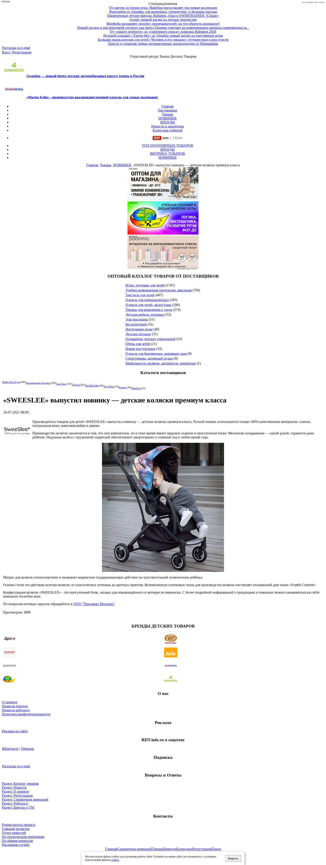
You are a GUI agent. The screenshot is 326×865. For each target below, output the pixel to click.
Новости (169, 849)
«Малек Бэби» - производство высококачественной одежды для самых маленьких (92, 97)
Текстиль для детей (140, 295)
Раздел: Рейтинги (15, 803)
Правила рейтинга (16, 710)
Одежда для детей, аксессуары (148, 305)
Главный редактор (15, 829)
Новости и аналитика (167, 126)
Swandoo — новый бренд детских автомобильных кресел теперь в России (85, 76)
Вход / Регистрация (16, 52)
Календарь (184, 849)
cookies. (115, 859)
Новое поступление (140, 349)
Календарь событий (168, 130)
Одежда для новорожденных (147, 300)
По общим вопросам (17, 841)
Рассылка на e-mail (16, 48)
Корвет (123, 387)
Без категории (136, 324)
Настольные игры (139, 329)
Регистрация (201, 849)
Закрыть (233, 858)
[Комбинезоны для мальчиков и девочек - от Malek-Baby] (163, 199)
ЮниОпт (136, 388)
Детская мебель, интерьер (145, 314)
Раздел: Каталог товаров (20, 783)
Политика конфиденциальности (26, 714)
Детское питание (138, 334)
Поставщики (167, 110)
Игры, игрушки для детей (145, 285)
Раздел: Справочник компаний (25, 799)
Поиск (216, 849)
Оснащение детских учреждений (150, 339)
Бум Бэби (109, 386)
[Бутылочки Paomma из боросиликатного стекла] (163, 267)
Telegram (27, 749)
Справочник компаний (134, 849)
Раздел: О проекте (15, 791)
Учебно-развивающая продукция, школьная (159, 290)
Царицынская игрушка (38, 383)
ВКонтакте (10, 749)
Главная (167, 106)
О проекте (9, 702)
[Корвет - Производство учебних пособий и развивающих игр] (163, 233)
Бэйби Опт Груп (11, 382)
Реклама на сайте (15, 731)
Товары (167, 114)
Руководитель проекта (18, 825)
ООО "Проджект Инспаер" (94, 604)
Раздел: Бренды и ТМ (18, 807)
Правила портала (15, 706)
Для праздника (137, 319)
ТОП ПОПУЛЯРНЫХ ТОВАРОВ (167, 145)
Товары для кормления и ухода (149, 310)
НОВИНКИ (167, 118)
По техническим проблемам (23, 837)
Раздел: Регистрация (17, 795)
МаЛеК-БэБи (92, 385)
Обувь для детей (138, 344)
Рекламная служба (15, 845)
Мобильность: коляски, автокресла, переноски (161, 363)
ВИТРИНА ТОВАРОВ (167, 153)
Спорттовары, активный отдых (149, 358)
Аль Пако (61, 383)
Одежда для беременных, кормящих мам (156, 353)
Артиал (76, 384)
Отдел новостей (14, 833)
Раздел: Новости (14, 787)
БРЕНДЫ (167, 122)
